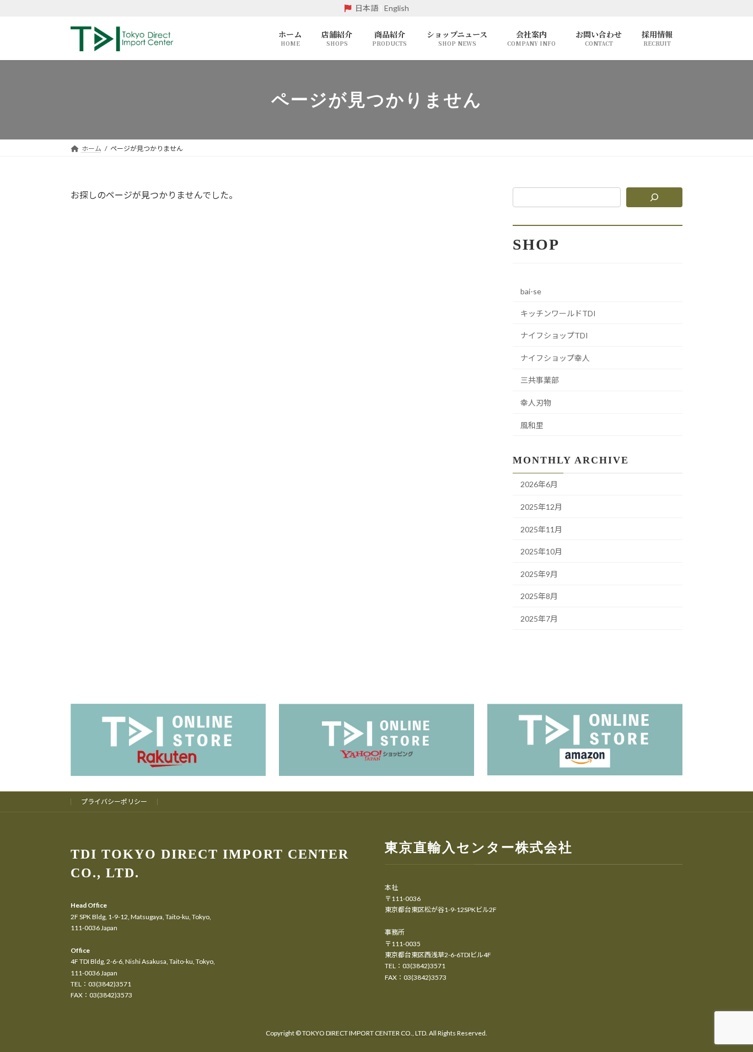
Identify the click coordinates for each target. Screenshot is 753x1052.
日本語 (366, 8)
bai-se (530, 291)
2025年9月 (539, 574)
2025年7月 (539, 618)
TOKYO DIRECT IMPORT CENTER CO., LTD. (365, 1033)
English (396, 8)
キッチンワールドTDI (558, 313)
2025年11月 (541, 529)
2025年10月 (541, 551)
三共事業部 (539, 380)
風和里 (532, 425)
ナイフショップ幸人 (555, 358)
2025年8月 (539, 596)
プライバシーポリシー (114, 801)
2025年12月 (541, 506)
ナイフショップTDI (554, 335)
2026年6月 (539, 484)
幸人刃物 (535, 402)
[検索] (654, 197)
